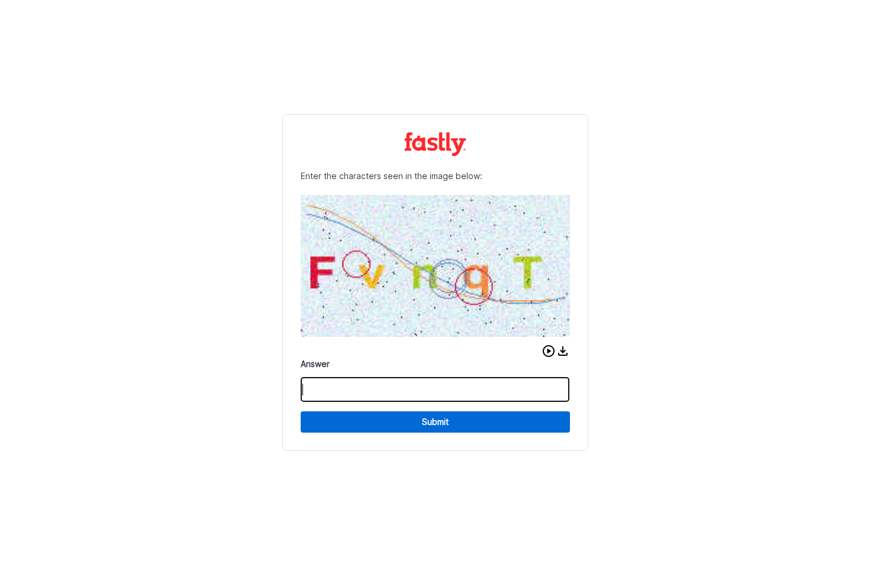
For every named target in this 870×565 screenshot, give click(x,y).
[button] (549, 351)
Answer (315, 364)
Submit (435, 422)
